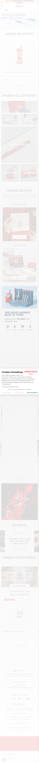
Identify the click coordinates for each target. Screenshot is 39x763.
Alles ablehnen (6, 392)
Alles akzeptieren (32, 392)
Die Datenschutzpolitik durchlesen (10, 386)
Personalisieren (19, 392)
